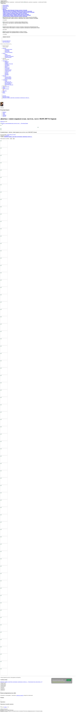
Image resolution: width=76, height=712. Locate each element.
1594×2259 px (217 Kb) (11, 134)
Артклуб (6, 59)
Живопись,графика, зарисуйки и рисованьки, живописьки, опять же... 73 (14, 681)
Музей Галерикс (6, 46)
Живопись (2, 121)
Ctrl (11, 138)
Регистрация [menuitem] (7, 41)
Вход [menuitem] (4, 41)
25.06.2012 (7, 135)
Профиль (4, 112)
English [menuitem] (7, 40)
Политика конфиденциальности (58, 681)
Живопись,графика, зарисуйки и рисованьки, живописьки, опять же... (18, 136)
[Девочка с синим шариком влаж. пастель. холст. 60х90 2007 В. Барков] (14, 123)
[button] (5, 5)
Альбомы (4, 115)
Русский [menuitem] (4, 40)
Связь (4, 114)
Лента (4, 113)
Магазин (4, 116)
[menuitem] (10, 40)
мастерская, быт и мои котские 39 (35, 681)
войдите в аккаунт (20, 695)
